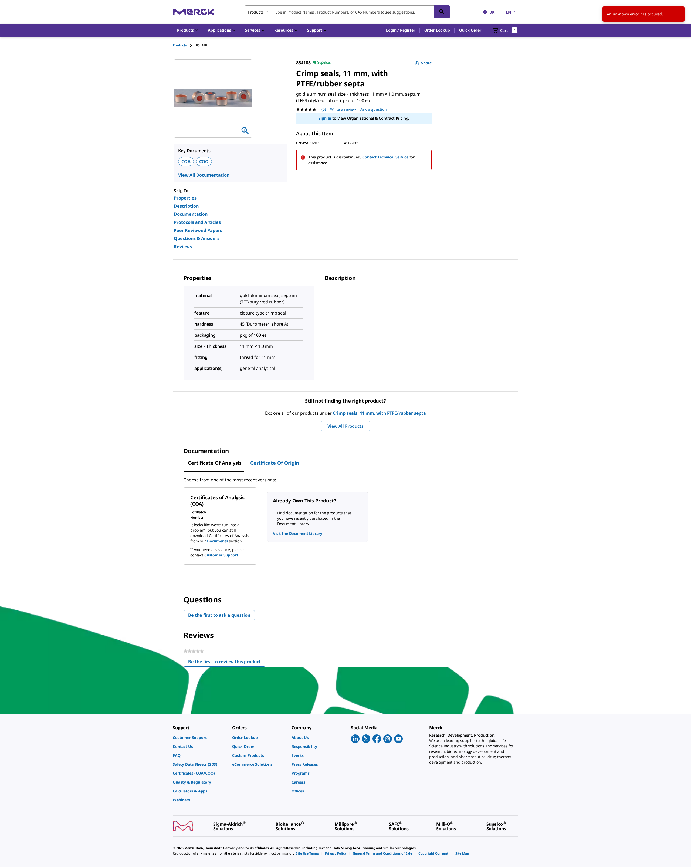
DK (491, 12)
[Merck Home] (193, 12)
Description (186, 206)
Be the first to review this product (226, 663)
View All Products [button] (345, 426)
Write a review (343, 109)
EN (508, 12)
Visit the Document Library (297, 533)
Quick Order (470, 30)
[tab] (184, 45)
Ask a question (373, 109)
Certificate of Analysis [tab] (215, 463)
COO (204, 161)
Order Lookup (437, 30)
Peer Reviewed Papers (198, 230)
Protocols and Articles (197, 222)
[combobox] (347, 11)
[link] (200, 737)
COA (186, 161)
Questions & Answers (196, 238)
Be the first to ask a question (219, 615)
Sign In (325, 118)
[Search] (442, 11)
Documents (217, 541)
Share (426, 62)
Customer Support (221, 555)
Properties (185, 198)
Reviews (183, 246)
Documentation (191, 214)
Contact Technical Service (385, 157)
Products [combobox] (256, 12)
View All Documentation (203, 175)
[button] (400, 30)
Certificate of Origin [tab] (274, 463)
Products (180, 45)
